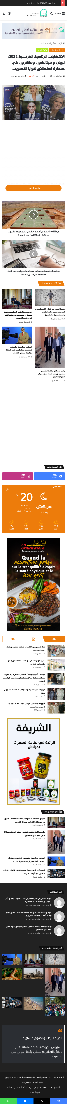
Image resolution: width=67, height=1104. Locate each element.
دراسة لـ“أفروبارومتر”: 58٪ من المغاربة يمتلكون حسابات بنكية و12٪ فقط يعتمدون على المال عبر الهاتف (24, 678)
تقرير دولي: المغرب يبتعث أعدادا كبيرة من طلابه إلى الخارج (26, 662)
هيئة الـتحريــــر (20, 1087)
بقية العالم (42, 50)
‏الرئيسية (59, 43)
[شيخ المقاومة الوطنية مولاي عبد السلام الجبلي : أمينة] (56, 694)
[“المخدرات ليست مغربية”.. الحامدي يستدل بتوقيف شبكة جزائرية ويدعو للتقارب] (17, 335)
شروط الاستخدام (33, 1092)
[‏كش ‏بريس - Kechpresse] (37, 13)
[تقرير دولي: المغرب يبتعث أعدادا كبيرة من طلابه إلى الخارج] (56, 665)
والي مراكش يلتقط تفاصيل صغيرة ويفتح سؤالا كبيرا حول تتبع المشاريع (29, 3)
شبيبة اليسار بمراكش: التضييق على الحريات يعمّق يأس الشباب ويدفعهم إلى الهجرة (50, 312)
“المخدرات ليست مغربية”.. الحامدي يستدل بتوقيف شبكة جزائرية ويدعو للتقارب (19, 350)
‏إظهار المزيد (34, 188)
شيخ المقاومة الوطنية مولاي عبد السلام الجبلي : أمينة (24, 691)
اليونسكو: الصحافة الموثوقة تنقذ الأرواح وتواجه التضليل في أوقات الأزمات (24, 872)
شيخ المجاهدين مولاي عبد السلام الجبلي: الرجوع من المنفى (26, 705)
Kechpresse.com (44, 1077)
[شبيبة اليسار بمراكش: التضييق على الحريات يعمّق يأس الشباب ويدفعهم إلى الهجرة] (50, 297)
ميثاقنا (9, 1087)
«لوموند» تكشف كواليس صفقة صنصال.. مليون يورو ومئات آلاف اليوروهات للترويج (18, 315)
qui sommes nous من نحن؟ (40, 1087)
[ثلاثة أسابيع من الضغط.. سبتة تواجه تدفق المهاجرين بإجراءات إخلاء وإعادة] (55, 1006)
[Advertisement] (33, 151)
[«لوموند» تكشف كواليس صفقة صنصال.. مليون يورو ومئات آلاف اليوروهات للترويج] (17, 299)
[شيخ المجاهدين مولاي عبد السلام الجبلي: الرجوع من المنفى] (56, 708)
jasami (42, 1082)
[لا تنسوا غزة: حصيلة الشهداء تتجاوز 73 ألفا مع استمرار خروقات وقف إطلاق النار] (33, 973)
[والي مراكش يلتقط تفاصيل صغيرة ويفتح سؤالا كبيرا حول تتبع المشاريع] (50, 347)
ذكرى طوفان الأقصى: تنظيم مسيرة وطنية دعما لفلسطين (26, 648)
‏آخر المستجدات (47, 43)
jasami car (30, 1082)
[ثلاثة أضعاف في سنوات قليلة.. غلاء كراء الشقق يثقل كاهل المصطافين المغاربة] (33, 1003)
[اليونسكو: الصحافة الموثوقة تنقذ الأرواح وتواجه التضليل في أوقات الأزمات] (56, 873)
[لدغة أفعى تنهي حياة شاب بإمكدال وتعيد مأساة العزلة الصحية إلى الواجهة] (12, 974)
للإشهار (57, 1087)
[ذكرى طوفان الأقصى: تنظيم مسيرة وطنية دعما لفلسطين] (56, 651)
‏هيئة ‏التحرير (57, 76)
